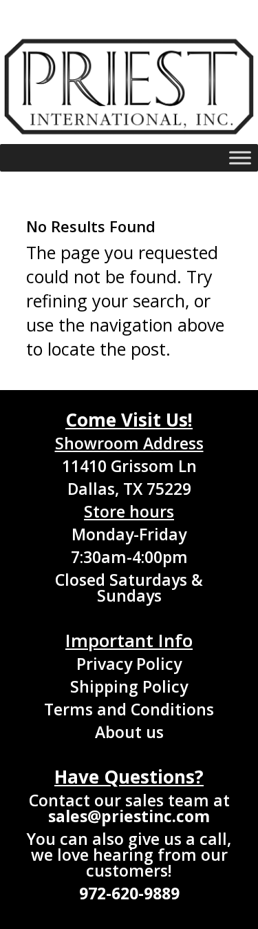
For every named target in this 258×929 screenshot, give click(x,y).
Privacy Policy (129, 664)
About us (129, 732)
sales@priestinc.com (129, 816)
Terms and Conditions (129, 709)
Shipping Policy (129, 686)
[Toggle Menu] (240, 158)
